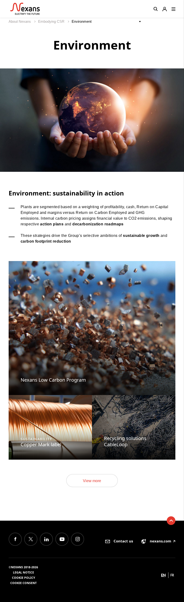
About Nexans (20, 21)
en (163, 575)
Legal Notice (23, 572)
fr (172, 575)
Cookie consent (23, 583)
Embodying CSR (51, 21)
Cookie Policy (23, 578)
